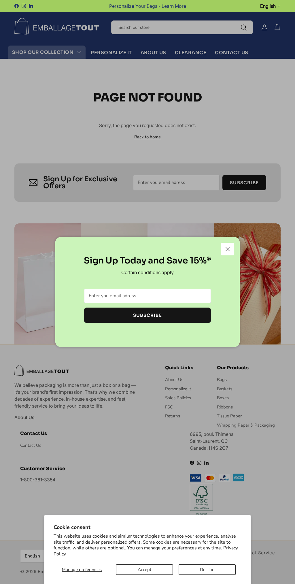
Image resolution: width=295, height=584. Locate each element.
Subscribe (147, 315)
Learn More (174, 6)
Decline (207, 569)
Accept (144, 569)
